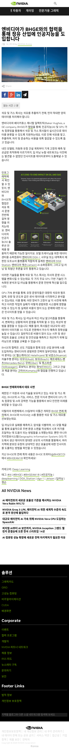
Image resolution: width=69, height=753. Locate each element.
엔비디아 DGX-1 (31, 257)
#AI (9, 474)
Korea (35, 746)
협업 (30, 127)
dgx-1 (40, 478)
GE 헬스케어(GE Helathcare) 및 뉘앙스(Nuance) (39, 355)
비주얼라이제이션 (11, 599)
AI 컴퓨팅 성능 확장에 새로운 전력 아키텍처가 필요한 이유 (33, 537)
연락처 (26, 739)
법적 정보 (7, 695)
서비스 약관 (43, 735)
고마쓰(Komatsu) (27, 370)
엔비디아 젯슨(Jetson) (24, 264)
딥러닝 (59, 478)
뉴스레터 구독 (9, 664)
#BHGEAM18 (15, 458)
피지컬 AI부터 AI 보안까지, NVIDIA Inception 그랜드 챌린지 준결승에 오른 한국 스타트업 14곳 (33, 530)
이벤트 (5, 629)
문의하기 (6, 670)
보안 (4, 676)
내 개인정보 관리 (33, 731)
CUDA (5, 605)
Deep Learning (21, 469)
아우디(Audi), (27, 359)
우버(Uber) (32, 363)
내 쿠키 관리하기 (53, 731)
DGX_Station (27, 478)
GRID (5, 587)
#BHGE (17, 474)
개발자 (5, 641)
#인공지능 (47, 474)
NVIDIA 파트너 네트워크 (15, 647)
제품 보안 (14, 739)
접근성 (55, 735)
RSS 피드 (7, 658)
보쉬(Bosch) (42, 359)
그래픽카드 (8, 581)
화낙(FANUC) (44, 366)
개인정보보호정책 (11, 731)
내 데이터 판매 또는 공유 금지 (18, 735)
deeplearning (10, 478)
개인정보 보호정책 (12, 701)
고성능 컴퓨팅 (9, 593)
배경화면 (6, 610)
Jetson (50, 478)
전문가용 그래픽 (49, 10)
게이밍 (30, 10)
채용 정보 (7, 653)
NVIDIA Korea (25, 44)
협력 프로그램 (9, 635)
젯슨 (4, 482)
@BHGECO (58, 454)
